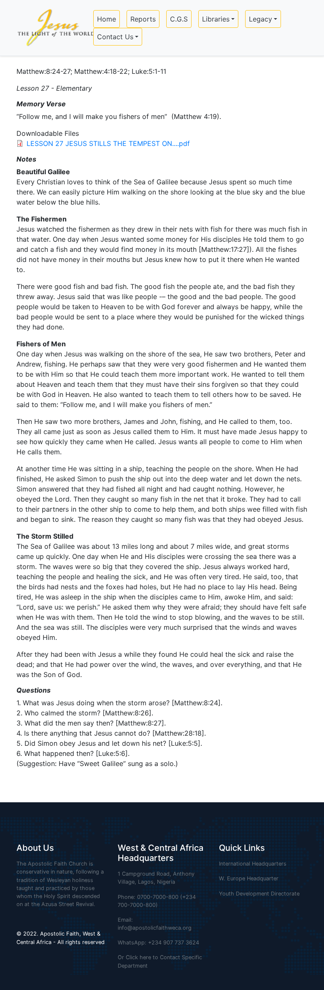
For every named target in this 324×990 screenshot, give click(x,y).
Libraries (216, 19)
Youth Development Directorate (259, 893)
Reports (143, 19)
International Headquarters (252, 864)
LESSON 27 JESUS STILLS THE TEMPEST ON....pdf (108, 143)
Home (106, 19)
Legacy (260, 19)
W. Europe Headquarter (248, 878)
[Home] (53, 27)
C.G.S (179, 19)
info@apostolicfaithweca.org (155, 928)
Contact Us (115, 36)
